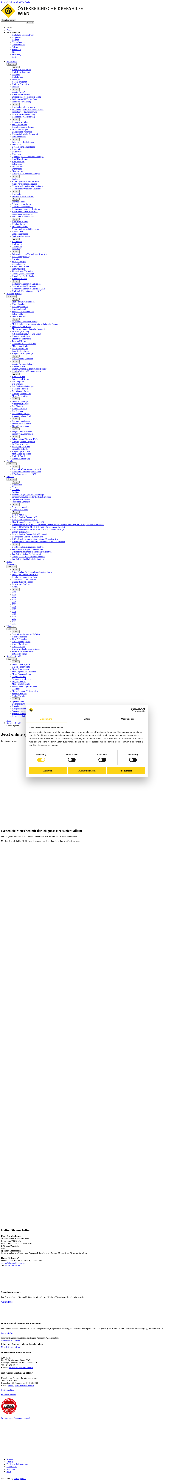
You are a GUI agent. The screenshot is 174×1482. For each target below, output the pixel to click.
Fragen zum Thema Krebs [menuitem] (23, 311)
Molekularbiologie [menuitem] (20, 129)
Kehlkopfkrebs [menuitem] (18, 224)
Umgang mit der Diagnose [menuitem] (23, 441)
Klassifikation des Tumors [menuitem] (23, 127)
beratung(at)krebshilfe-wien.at (21, 1385)
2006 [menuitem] (14, 611)
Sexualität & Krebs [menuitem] (20, 449)
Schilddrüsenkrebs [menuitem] (20, 234)
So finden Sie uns (8, 1395)
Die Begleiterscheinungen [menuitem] (23, 386)
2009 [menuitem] (14, 604)
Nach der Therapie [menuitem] (20, 389)
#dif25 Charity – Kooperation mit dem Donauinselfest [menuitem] (35, 539)
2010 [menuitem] (14, 602)
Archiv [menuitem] (15, 587)
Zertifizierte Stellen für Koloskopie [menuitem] (27, 554)
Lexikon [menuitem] (15, 87)
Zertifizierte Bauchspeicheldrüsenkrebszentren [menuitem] (32, 552)
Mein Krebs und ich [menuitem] (20, 316)
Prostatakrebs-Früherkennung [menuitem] (24, 112)
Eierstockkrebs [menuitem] (18, 202)
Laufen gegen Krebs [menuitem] (20, 532)
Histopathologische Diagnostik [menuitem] (25, 134)
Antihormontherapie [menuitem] (20, 266)
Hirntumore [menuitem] (17, 154)
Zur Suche (25, 2)
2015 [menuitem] (14, 592)
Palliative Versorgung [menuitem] (21, 459)
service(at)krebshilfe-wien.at (21, 1367)
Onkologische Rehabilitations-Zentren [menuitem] (28, 556)
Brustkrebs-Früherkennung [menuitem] (23, 107)
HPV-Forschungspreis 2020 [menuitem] (24, 474)
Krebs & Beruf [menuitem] (18, 456)
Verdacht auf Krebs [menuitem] (20, 379)
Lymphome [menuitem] (17, 169)
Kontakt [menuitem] (15, 706)
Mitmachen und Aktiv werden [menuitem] (25, 691)
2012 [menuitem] (14, 597)
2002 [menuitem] (14, 621)
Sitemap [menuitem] (10, 1462)
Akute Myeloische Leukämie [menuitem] (24, 184)
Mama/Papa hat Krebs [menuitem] (21, 326)
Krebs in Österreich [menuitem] (20, 84)
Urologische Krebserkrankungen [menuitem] (26, 174)
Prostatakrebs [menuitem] (17, 249)
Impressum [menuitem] (11, 1469)
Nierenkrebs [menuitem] (17, 246)
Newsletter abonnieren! (11, 1340)
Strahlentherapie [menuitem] (19, 261)
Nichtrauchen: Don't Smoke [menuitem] (24, 579)
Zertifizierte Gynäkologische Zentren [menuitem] (28, 559)
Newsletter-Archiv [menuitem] (20, 509)
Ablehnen (47, 771)
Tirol (14, 52)
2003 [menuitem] (14, 619)
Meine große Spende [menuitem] (21, 684)
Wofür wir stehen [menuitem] (19, 637)
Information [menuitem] (12, 61)
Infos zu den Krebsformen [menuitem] (23, 142)
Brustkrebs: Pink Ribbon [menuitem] (22, 582)
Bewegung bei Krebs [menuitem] (21, 446)
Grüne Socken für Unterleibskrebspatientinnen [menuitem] (32, 572)
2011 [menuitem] (14, 599)
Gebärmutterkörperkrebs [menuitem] (22, 206)
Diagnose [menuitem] (16, 74)
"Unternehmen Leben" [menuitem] (22, 679)
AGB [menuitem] (9, 1471)
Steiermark (16, 49)
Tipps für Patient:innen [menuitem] (21, 424)
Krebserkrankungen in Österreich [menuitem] (26, 284)
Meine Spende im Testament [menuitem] (24, 672)
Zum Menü (16, 2)
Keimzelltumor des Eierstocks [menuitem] (25, 211)
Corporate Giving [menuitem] (19, 676)
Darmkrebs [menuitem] (16, 152)
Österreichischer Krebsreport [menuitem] (24, 286)
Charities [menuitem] (16, 489)
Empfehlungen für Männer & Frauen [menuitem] (28, 109)
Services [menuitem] (10, 476)
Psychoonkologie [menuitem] (19, 309)
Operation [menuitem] (16, 259)
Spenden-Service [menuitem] (19, 693)
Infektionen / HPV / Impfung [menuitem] (24, 99)
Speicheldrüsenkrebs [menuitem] (21, 236)
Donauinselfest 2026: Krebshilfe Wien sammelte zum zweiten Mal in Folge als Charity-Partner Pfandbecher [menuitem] (58, 524)
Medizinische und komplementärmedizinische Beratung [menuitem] (36, 324)
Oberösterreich (18, 45)
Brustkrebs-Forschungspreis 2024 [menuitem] (26, 469)
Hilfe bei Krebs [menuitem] (18, 376)
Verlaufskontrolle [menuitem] (19, 124)
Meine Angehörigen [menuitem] (20, 396)
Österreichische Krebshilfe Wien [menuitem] (26, 634)
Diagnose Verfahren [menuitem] (20, 122)
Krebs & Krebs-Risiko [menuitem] (21, 69)
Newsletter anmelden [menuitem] (21, 507)
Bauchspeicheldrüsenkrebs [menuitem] (23, 147)
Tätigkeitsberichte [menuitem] (19, 654)
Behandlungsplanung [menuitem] (21, 256)
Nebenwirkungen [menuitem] (19, 82)
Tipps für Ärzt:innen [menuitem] (20, 426)
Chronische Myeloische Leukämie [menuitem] (26, 189)
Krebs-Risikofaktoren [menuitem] (21, 94)
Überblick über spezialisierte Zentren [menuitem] (28, 547)
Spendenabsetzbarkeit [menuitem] (21, 713)
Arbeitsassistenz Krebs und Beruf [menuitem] (26, 334)
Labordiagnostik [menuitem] (19, 137)
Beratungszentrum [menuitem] (20, 306)
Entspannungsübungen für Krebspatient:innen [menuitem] (31, 497)
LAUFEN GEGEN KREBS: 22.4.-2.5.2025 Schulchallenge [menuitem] (38, 529)
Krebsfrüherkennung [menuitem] (21, 72)
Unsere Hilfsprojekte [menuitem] (21, 667)
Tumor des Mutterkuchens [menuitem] (23, 216)
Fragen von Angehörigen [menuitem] (22, 434)
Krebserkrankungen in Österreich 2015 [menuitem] (28, 289)
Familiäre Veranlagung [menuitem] (21, 102)
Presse (9, 30)
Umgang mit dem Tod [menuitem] (21, 393)
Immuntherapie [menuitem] (18, 269)
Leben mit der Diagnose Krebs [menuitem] (25, 439)
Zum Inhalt (6, 2)
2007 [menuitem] (14, 609)
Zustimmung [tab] (46, 719)
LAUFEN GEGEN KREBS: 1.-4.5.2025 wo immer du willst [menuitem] (38, 527)
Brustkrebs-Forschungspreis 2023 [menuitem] (26, 472)
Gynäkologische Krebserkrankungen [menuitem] (28, 156)
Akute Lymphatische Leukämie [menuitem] (25, 181)
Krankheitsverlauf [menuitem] (19, 408)
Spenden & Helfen (15, 723)
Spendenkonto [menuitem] (18, 701)
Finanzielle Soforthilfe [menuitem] (21, 339)
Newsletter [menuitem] (16, 487)
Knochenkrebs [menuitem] (18, 161)
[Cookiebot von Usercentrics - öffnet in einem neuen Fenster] (133, 710)
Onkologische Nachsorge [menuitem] (23, 274)
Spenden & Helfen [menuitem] (15, 656)
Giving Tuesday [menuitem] (19, 696)
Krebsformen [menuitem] (17, 77)
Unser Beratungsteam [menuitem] (21, 641)
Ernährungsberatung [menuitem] (20, 331)
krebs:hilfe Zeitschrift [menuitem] (21, 502)
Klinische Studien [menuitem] (19, 278)
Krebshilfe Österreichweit (23, 35)
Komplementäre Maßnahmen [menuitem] (24, 276)
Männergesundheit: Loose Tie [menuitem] (25, 574)
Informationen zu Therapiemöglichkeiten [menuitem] (29, 254)
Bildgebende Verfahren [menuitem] (22, 132)
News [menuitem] (9, 561)
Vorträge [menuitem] (15, 492)
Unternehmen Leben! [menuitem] (21, 336)
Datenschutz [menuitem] (12, 1466)
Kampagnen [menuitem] (12, 564)
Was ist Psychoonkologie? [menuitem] (23, 364)
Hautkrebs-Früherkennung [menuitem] (23, 117)
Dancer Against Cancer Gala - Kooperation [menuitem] (30, 534)
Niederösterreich (19, 42)
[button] (8, 20)
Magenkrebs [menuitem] (17, 171)
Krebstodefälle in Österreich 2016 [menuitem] (26, 291)
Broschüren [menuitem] (17, 485)
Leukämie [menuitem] (16, 144)
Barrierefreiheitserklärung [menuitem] (17, 1464)
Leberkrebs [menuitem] (17, 164)
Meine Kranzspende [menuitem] (20, 669)
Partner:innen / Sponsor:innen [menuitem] (24, 686)
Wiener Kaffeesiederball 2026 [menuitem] (25, 519)
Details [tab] (87, 719)
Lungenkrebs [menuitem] (17, 166)
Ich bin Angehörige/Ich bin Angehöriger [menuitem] (29, 369)
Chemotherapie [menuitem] (18, 264)
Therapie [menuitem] (16, 79)
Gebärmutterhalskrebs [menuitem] (21, 204)
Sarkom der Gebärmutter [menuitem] (22, 214)
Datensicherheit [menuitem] (18, 716)
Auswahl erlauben (87, 771)
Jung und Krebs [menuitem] (19, 341)
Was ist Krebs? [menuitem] (18, 92)
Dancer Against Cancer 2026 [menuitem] (24, 517)
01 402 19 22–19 (12, 1265)
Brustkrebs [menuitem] (16, 149)
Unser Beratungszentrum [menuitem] (22, 358)
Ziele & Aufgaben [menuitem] (19, 639)
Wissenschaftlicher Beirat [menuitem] (23, 651)
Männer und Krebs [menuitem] (20, 346)
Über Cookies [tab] (127, 719)
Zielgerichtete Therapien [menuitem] (22, 271)
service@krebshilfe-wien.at (12, 1263)
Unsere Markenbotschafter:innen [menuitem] (26, 649)
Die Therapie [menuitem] (17, 384)
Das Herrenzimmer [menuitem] (20, 348)
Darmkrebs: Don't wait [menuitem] (22, 584)
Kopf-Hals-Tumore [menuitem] (20, 159)
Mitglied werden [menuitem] (19, 681)
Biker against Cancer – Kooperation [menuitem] (27, 537)
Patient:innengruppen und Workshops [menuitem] (28, 494)
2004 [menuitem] (14, 616)
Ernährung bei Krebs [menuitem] (21, 444)
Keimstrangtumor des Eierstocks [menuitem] (26, 209)
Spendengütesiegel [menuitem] (20, 711)
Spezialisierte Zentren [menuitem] (21, 499)
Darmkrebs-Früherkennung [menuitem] (23, 114)
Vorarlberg (16, 54)
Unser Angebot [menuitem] (18, 304)
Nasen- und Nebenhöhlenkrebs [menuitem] (25, 229)
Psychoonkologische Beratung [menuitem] (25, 321)
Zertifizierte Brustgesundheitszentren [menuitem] (27, 549)
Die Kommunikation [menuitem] (21, 421)
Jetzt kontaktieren (8, 1390)
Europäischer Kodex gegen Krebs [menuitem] (26, 97)
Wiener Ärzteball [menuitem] (19, 515)
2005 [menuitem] (14, 614)
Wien (14, 57)
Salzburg (16, 47)
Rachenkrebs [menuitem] (17, 231)
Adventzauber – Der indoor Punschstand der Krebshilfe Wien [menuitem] (38, 541)
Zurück (15, 67)
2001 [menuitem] (14, 624)
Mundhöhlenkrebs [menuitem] (20, 226)
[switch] (72, 760)
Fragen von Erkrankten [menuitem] (22, 431)
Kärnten (15, 40)
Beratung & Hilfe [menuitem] (14, 293)
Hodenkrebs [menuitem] (17, 244)
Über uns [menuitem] (10, 626)
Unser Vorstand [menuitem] (18, 646)
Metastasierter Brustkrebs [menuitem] (23, 196)
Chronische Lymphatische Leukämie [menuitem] (27, 186)
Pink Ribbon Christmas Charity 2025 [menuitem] (28, 522)
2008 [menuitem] (14, 606)
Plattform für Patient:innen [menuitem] (23, 302)
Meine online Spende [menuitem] (21, 664)
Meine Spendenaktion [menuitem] (21, 674)
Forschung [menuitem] (11, 461)
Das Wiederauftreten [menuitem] (20, 391)
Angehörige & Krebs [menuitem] (21, 451)
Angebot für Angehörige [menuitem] (22, 353)
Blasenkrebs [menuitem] (17, 241)
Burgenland (17, 37)
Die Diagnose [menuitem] (18, 381)
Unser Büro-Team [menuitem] (19, 644)
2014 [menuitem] (14, 594)
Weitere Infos (7, 1302)
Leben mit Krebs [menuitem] (19, 314)
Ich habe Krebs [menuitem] (18, 366)
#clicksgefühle (20, 1478)
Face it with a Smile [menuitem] (20, 351)
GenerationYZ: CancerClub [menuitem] (24, 343)
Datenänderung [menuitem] (18, 704)
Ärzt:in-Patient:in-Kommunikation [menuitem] (26, 371)
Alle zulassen (126, 771)
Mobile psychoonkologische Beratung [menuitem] (28, 329)
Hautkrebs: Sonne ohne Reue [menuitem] (24, 577)
